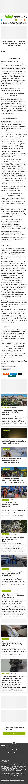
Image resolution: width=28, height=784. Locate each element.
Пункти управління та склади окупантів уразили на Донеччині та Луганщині (14, 441)
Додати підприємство (14, 733)
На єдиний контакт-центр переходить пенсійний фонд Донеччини (12, 644)
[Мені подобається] (26, 49)
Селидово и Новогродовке (11, 621)
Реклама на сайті (4, 745)
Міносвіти (11, 366)
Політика (3, 51)
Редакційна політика (10, 781)
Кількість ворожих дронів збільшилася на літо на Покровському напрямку (11, 460)
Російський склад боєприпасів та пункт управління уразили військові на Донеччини (14, 678)
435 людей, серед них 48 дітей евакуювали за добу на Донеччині (13, 539)
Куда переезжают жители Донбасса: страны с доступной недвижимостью (13, 596)
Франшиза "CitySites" (5, 746)
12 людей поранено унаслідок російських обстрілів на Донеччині (13, 412)
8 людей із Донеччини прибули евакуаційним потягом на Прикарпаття (13, 574)
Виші (3, 366)
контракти (5, 369)
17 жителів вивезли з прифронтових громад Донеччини (10, 504)
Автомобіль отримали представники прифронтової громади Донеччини (12, 480)
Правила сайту (16, 780)
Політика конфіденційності (7, 780)
